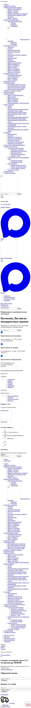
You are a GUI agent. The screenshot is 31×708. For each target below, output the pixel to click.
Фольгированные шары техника (17, 112)
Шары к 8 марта (12, 67)
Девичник (11, 47)
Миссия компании (13, 396)
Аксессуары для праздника (15, 148)
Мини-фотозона (12, 134)
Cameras (10, 384)
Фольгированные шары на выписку (18, 117)
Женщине (14, 42)
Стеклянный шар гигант (15, 75)
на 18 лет (10, 56)
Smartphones (11, 379)
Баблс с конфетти (13, 80)
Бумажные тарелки (16, 162)
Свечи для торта (12, 163)
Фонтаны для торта (13, 170)
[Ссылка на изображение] (9, 367)
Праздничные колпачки (18, 154)
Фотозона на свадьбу (14, 140)
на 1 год (10, 53)
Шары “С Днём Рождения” (15, 95)
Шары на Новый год (14, 64)
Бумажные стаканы (16, 160)
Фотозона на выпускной (15, 139)
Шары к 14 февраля (13, 66)
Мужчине (14, 44)
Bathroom (10, 387)
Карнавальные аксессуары (19, 151)
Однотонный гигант (14, 76)
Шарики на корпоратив (14, 62)
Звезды (10, 107)
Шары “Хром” (12, 97)
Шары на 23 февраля (14, 70)
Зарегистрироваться (6, 669)
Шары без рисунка (13, 98)
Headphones (11, 385)
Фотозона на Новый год (15, 137)
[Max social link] (15, 237)
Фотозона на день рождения (16, 142)
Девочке (13, 23)
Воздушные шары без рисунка (16, 84)
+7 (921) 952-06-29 (5, 204)
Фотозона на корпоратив (15, 143)
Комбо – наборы (12, 18)
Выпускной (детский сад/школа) (17, 55)
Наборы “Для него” (13, 10)
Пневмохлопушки (16, 153)
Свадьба (10, 48)
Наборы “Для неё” (13, 12)
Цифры (10, 131)
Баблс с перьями (12, 78)
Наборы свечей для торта (18, 165)
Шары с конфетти (13, 100)
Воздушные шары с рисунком (16, 86)
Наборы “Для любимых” (15, 9)
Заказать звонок (5, 207)
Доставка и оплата (13, 399)
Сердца (10, 106)
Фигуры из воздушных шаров (16, 87)
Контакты (10, 400)
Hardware (10, 382)
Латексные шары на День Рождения (18, 103)
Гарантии (10, 397)
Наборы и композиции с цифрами (18, 13)
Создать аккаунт (5, 655)
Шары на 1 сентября (13, 69)
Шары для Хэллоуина (14, 72)
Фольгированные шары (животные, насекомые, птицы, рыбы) (18, 110)
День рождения (12, 58)
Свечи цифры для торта (18, 168)
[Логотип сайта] (9, 192)
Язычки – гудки (15, 156)
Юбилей (10, 59)
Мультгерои (14, 26)
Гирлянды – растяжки (17, 149)
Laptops (10, 381)
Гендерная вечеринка (14, 50)
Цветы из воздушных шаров (16, 89)
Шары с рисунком (13, 101)
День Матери (11, 61)
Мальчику (14, 24)
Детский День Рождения (15, 21)
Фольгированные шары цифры (17, 118)
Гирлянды (10, 135)
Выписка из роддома (14, 52)
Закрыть (3, 454)
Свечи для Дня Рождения (18, 167)
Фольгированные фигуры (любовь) (18, 129)
